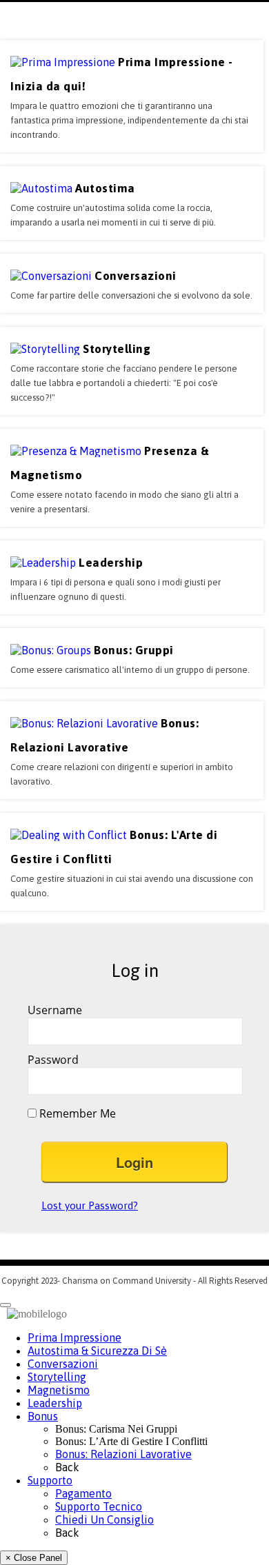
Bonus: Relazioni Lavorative (123, 1454)
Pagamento (83, 1493)
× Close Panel (34, 1558)
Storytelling (57, 1377)
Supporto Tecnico (98, 1506)
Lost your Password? (89, 1205)
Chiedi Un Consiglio (104, 1519)
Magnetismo (59, 1390)
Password (53, 1059)
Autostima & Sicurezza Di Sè (97, 1350)
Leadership (55, 1403)
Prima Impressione (74, 1337)
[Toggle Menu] (5, 1305)
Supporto (50, 1480)
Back (67, 1467)
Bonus (43, 1416)
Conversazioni (63, 1363)
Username (55, 1010)
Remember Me (76, 1113)
